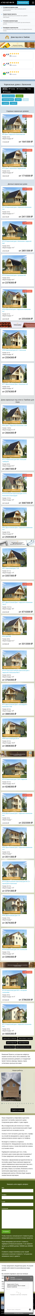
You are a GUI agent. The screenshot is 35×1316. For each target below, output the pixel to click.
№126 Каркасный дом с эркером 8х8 (14, 275)
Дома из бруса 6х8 (23, 1042)
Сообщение (5, 1208)
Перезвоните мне (23, 2)
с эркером (18, 99)
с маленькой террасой (8, 96)
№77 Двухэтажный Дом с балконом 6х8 (15, 384)
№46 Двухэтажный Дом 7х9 (11, 915)
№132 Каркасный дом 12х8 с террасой (14, 779)
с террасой (13, 103)
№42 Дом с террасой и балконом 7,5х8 (14, 425)
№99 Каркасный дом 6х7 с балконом (14, 350)
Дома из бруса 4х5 (11, 1042)
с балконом (19, 96)
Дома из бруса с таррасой (25, 1038)
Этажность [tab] (21, 89)
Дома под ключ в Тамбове (20, 37)
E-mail (3, 1201)
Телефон (4, 1194)
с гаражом (5, 103)
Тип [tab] (5, 89)
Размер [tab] (12, 89)
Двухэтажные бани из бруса (23, 1047)
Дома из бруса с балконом (9, 1038)
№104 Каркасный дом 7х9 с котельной (14, 949)
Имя (3, 1187)
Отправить (6, 1231)
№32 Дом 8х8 (6, 636)
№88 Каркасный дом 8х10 (10, 738)
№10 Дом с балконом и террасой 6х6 (14, 168)
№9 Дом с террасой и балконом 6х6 (13, 134)
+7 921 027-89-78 (7, 3)
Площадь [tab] (7, 92)
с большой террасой (8, 99)
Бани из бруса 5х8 (9, 1047)
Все (29, 89)
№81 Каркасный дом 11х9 (10, 568)
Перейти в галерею (17, 1110)
